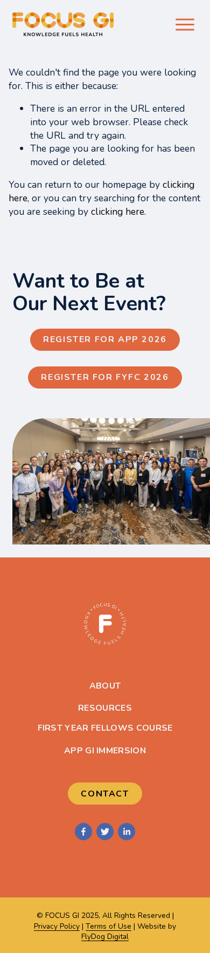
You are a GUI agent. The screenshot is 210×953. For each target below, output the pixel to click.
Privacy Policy (57, 926)
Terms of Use (108, 926)
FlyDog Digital (105, 936)
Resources (105, 708)
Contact (105, 794)
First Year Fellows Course (105, 728)
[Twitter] (105, 831)
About (105, 686)
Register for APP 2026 (105, 339)
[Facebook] (83, 831)
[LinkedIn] (126, 831)
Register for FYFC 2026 (105, 377)
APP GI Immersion (105, 751)
